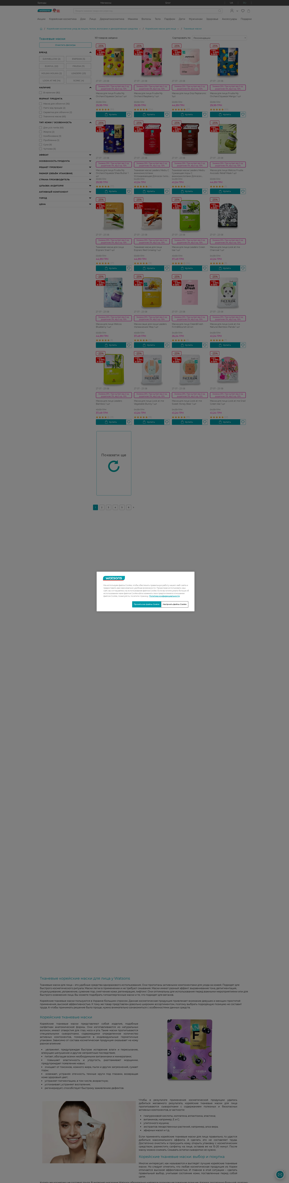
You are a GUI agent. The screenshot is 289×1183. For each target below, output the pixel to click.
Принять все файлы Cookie (146, 604)
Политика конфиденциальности (164, 596)
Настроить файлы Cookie (175, 604)
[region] (145, 591)
